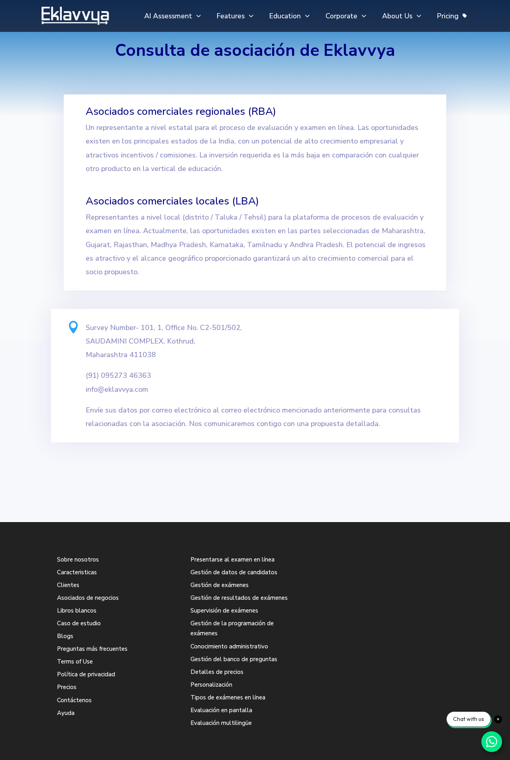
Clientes (68, 585)
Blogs (65, 636)
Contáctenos (74, 700)
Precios (66, 687)
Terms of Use (75, 662)
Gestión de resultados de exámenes (239, 598)
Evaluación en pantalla (221, 710)
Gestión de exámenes (219, 585)
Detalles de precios (216, 672)
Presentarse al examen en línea (232, 560)
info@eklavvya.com (117, 389)
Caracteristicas (77, 572)
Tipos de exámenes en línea (227, 697)
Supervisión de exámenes (224, 611)
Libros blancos (76, 611)
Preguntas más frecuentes (92, 649)
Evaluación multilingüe (221, 723)
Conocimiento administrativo (229, 646)
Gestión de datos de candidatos (233, 572)
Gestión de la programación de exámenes (232, 628)
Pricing (448, 16)
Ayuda (66, 713)
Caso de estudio (79, 623)
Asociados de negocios (88, 598)
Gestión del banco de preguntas (233, 659)
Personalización (211, 685)
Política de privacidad (86, 674)
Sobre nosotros (78, 560)
